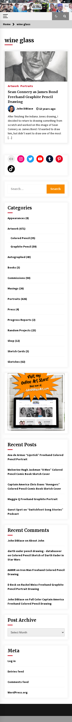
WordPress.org (18, 692)
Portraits (26, 85)
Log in (12, 661)
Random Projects (19, 330)
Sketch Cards (16, 351)
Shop (11, 341)
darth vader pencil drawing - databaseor (35, 551)
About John (36, 540)
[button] (56, 16)
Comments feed (18, 682)
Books (12, 267)
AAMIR (12, 570)
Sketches (14, 362)
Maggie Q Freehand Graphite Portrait (33, 499)
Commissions (16, 278)
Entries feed (16, 671)
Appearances (16, 218)
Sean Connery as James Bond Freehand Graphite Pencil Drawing (33, 97)
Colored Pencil (20, 238)
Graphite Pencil (21, 246)
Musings (13, 288)
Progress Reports (19, 320)
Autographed (16, 257)
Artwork (13, 85)
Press (11, 309)
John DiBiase (16, 540)
